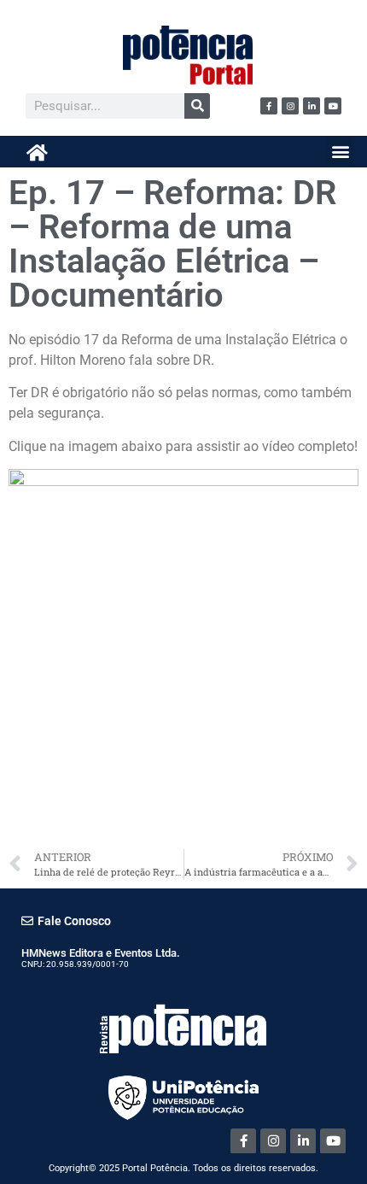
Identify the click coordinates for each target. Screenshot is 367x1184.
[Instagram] (290, 105)
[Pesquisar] (197, 106)
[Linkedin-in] (311, 105)
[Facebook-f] (268, 105)
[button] (340, 151)
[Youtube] (332, 105)
